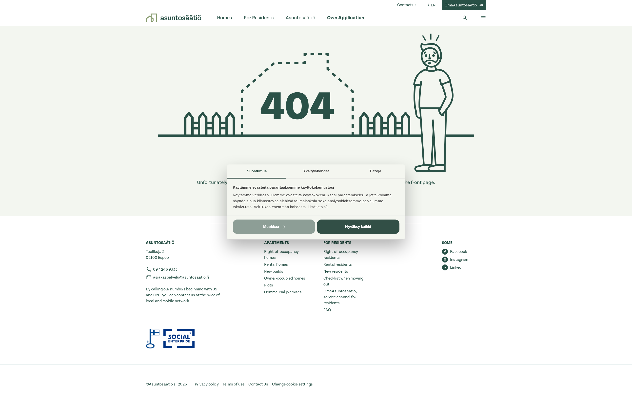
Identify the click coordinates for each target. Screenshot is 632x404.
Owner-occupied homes (284, 278)
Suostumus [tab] (257, 171)
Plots (268, 285)
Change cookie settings (292, 384)
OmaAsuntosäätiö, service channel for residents (340, 297)
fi (424, 5)
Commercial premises (283, 292)
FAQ (327, 310)
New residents (335, 271)
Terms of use (233, 384)
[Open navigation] (483, 18)
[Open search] (465, 17)
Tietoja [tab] (375, 171)
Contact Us (258, 384)
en (433, 5)
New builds (273, 271)
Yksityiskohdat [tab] (316, 171)
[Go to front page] (173, 18)
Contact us (406, 5)
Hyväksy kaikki (358, 226)
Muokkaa (271, 226)
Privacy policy (207, 384)
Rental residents (337, 264)
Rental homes (276, 264)
